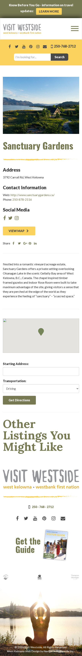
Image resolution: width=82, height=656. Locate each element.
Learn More (49, 11)
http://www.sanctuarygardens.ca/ (33, 195)
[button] (41, 332)
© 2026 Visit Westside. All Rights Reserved (41, 647)
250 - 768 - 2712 (43, 507)
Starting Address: (16, 364)
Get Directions (19, 400)
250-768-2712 (64, 46)
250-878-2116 (22, 199)
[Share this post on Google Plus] (24, 243)
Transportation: (14, 381)
